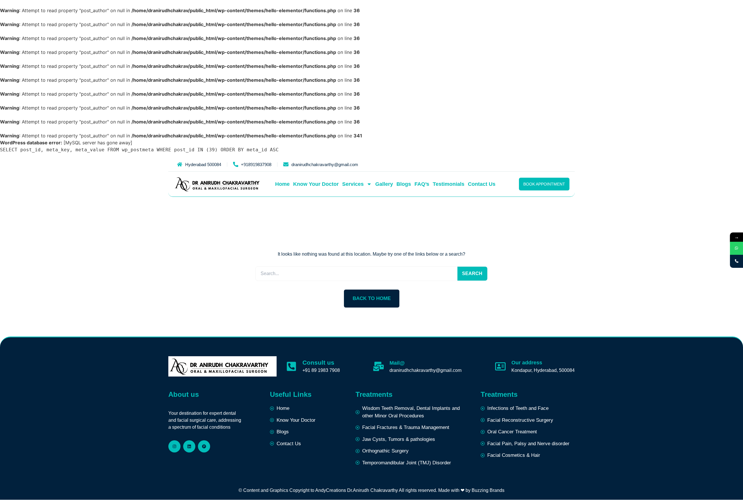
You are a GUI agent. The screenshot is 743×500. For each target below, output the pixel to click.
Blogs (403, 184)
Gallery (384, 184)
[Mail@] (378, 366)
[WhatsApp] (736, 248)
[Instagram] (174, 446)
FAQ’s (421, 184)
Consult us (318, 362)
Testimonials (448, 184)
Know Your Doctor (316, 184)
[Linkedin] (189, 446)
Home (282, 184)
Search (472, 273)
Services (353, 184)
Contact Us (481, 184)
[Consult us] (291, 366)
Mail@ (397, 363)
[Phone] (736, 261)
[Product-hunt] (204, 446)
